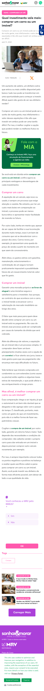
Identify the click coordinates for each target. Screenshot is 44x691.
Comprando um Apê (18, 13)
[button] (12, 685)
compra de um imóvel (21, 428)
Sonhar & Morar (10, 2)
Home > (7, 13)
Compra (8, 560)
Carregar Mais (22, 612)
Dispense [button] (26, 680)
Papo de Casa (7, 653)
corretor (9, 356)
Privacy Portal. (17, 673)
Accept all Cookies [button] (12, 680)
